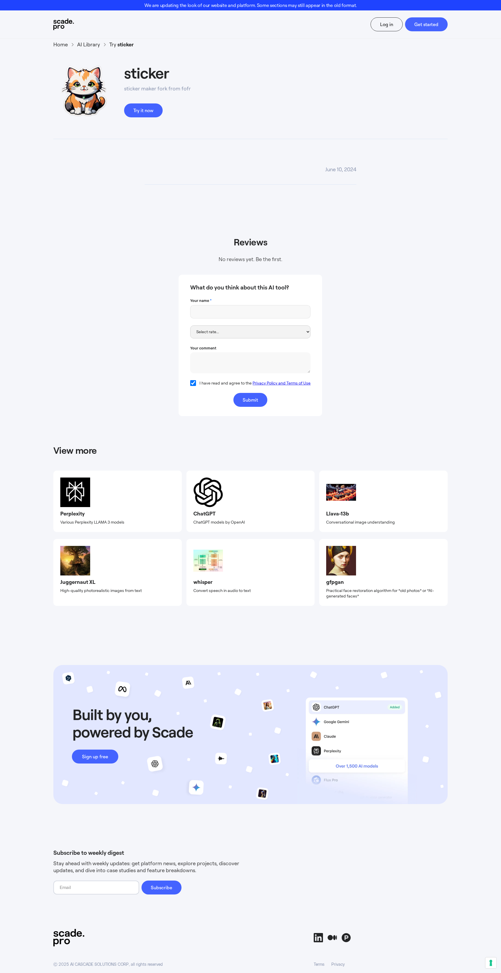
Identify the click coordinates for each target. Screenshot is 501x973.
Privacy (338, 965)
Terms (319, 965)
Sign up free (95, 756)
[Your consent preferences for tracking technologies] (490, 962)
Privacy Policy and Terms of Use (282, 382)
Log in (386, 24)
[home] (74, 24)
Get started (426, 24)
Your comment (203, 348)
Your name (201, 300)
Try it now (143, 110)
